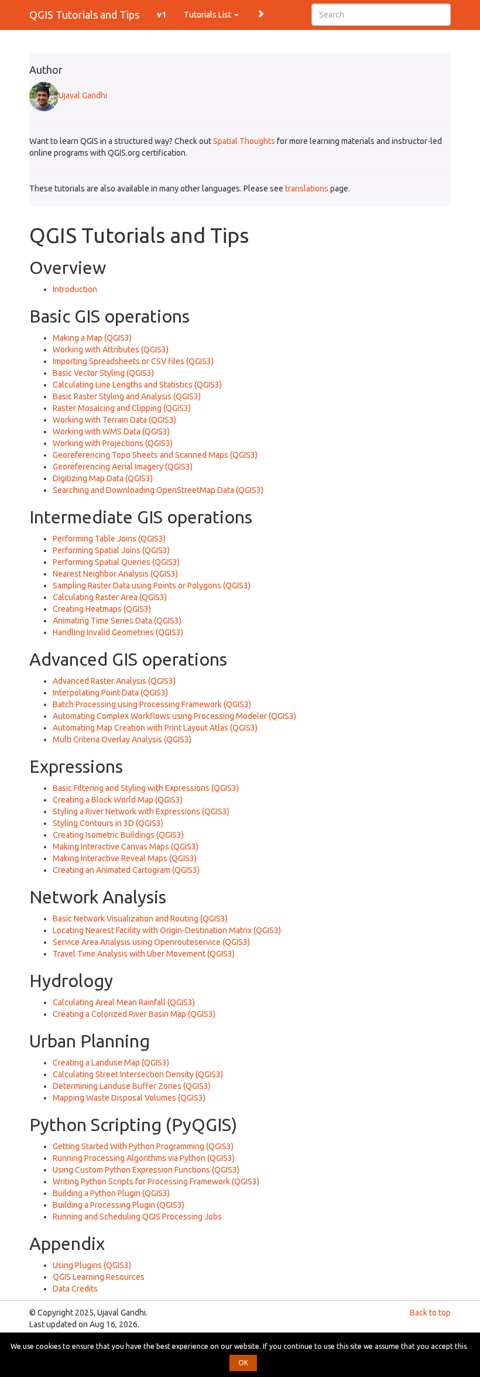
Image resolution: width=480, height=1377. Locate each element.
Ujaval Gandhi (83, 95)
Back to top (430, 1312)
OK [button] (243, 1362)
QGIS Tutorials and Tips (84, 14)
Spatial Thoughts (244, 141)
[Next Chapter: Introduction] (260, 13)
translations (306, 188)
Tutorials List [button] (208, 14)
